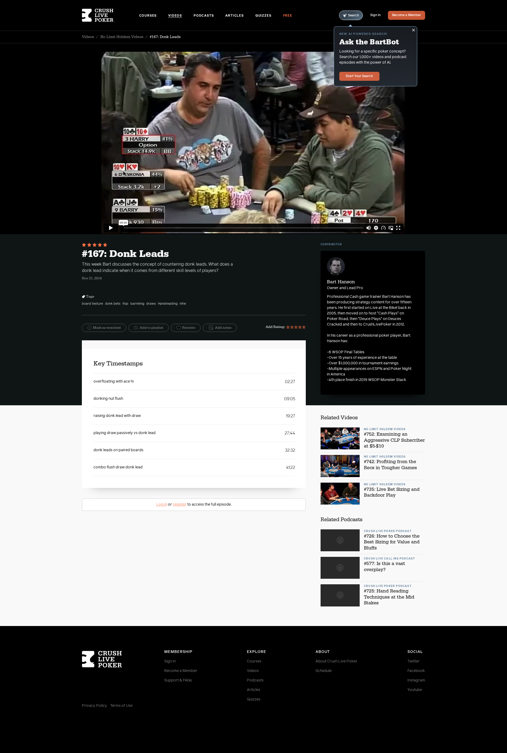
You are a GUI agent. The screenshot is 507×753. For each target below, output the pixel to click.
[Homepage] (110, 15)
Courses (148, 15)
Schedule (324, 671)
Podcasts (204, 15)
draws (151, 303)
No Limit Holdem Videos (121, 37)
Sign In (375, 15)
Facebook (416, 671)
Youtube (414, 690)
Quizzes (263, 15)
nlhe (183, 303)
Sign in (170, 661)
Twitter (413, 661)
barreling (137, 303)
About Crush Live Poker (336, 661)
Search (353, 15)
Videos (175, 15)
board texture (92, 303)
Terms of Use (121, 706)
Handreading (167, 303)
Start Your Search (359, 76)
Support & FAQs (178, 680)
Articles (234, 15)
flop (125, 303)
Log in (161, 504)
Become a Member (406, 15)
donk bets (112, 303)
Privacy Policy (94, 706)
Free (287, 15)
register (179, 504)
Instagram (416, 680)
